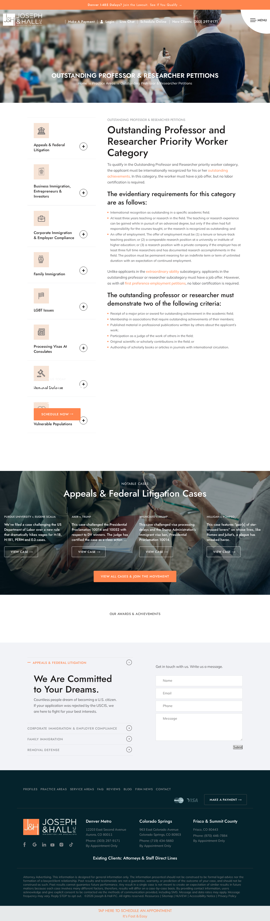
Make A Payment (81, 21)
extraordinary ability (162, 271)
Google (34, 844)
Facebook (25, 844)
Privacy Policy (227, 896)
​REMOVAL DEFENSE (43, 750)
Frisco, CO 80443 (205, 829)
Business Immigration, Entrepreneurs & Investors (52, 191)
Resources (152, 896)
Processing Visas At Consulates (50, 349)
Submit (238, 747)
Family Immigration (49, 274)
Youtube (52, 844)
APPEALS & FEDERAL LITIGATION (59, 662)
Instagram (61, 844)
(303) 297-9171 (206, 21)
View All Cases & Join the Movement (135, 576)
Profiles (30, 789)
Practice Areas (53, 789)
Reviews (113, 789)
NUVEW (181, 896)
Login (109, 21)
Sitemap (167, 896)
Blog (128, 789)
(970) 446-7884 (215, 836)
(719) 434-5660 (162, 841)
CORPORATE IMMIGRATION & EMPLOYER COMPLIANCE (72, 728)
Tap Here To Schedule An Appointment (135, 913)
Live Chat (127, 21)
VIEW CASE (19, 552)
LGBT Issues (44, 310)
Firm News (144, 789)
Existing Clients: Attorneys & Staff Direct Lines (135, 858)
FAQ (100, 789)
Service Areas (82, 789)
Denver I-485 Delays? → (135, 5)
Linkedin (43, 844)
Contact (163, 789)
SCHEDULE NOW (55, 414)
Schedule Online (153, 21)
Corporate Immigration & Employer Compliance (54, 235)
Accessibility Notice (202, 896)
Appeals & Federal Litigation (49, 147)
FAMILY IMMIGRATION (45, 739)
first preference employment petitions (155, 283)
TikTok (71, 844)
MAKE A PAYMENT (223, 800)
